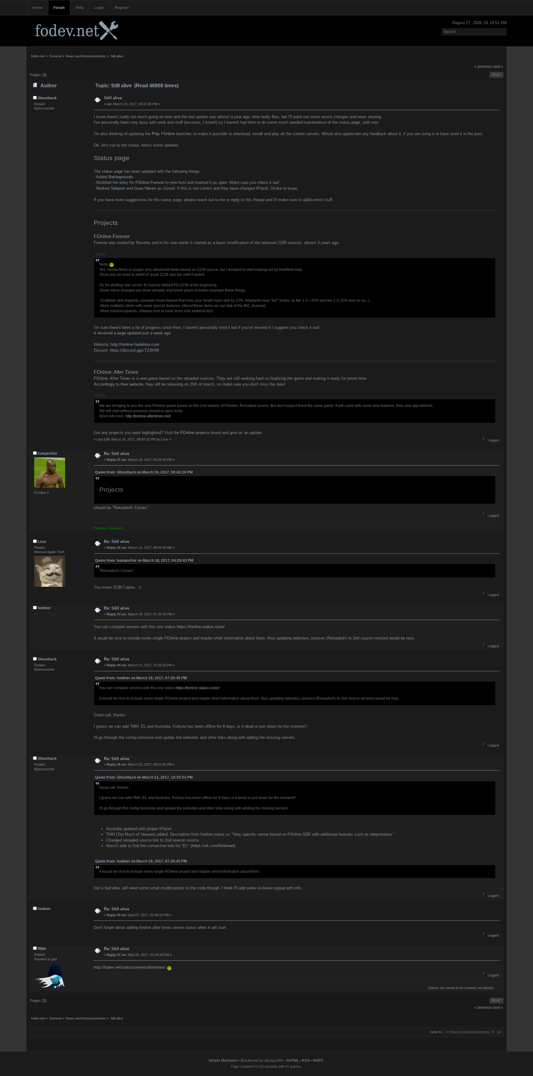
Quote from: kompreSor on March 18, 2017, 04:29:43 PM (144, 560)
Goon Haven (145, 188)
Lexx (42, 542)
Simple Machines (223, 1060)
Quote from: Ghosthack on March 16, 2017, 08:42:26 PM (144, 472)
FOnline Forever (149, 182)
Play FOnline (163, 133)
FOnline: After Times (116, 372)
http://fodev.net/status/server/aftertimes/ (130, 967)
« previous (483, 66)
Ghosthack (47, 98)
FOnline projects (195, 432)
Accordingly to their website (118, 384)
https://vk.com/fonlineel (213, 845)
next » (498, 66)
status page (112, 171)
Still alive (113, 98)
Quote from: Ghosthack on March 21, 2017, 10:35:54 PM (144, 777)
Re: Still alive (116, 453)
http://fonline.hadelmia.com (135, 344)
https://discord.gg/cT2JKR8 (134, 350)
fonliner (44, 608)
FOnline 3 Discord (108, 528)
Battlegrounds (121, 177)
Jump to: (436, 1032)
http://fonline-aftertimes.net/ (148, 416)
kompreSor (47, 453)
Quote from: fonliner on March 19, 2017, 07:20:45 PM (141, 678)
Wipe (42, 948)
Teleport (118, 188)
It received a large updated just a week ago (132, 333)
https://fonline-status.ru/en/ (201, 626)
